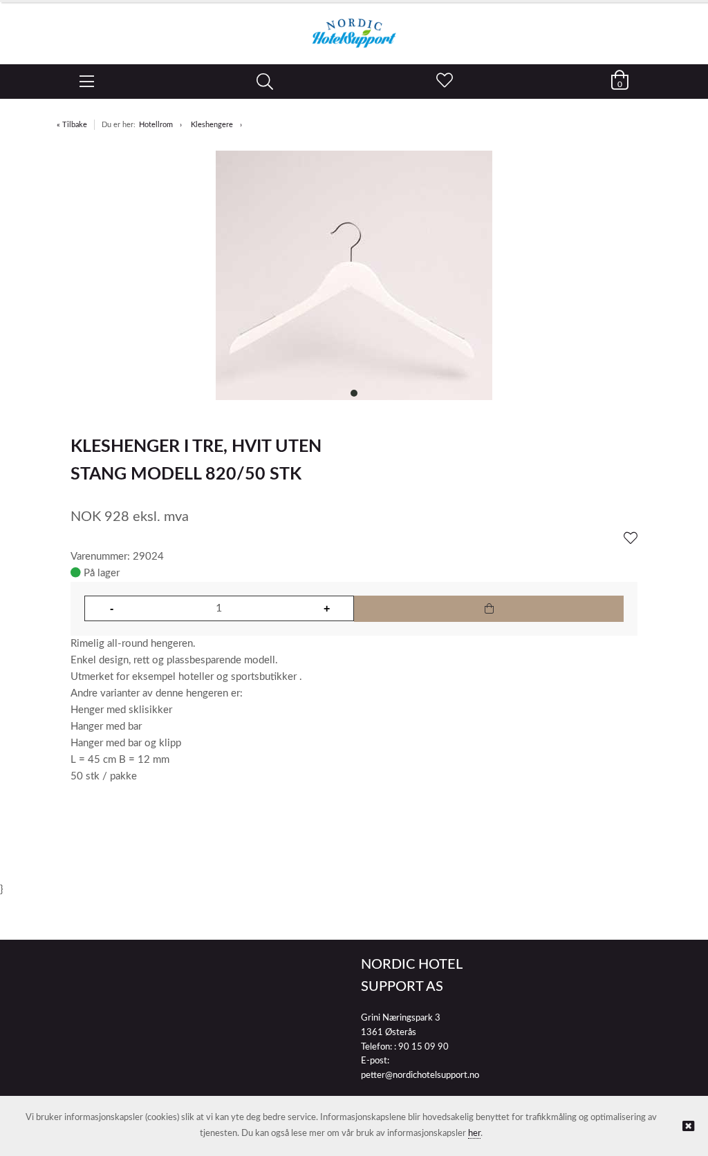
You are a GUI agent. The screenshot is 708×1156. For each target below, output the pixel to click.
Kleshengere (212, 125)
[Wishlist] (630, 539)
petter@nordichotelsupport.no (420, 1075)
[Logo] (354, 26)
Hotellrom (156, 125)
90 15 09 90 (423, 1047)
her (474, 1133)
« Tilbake (72, 125)
